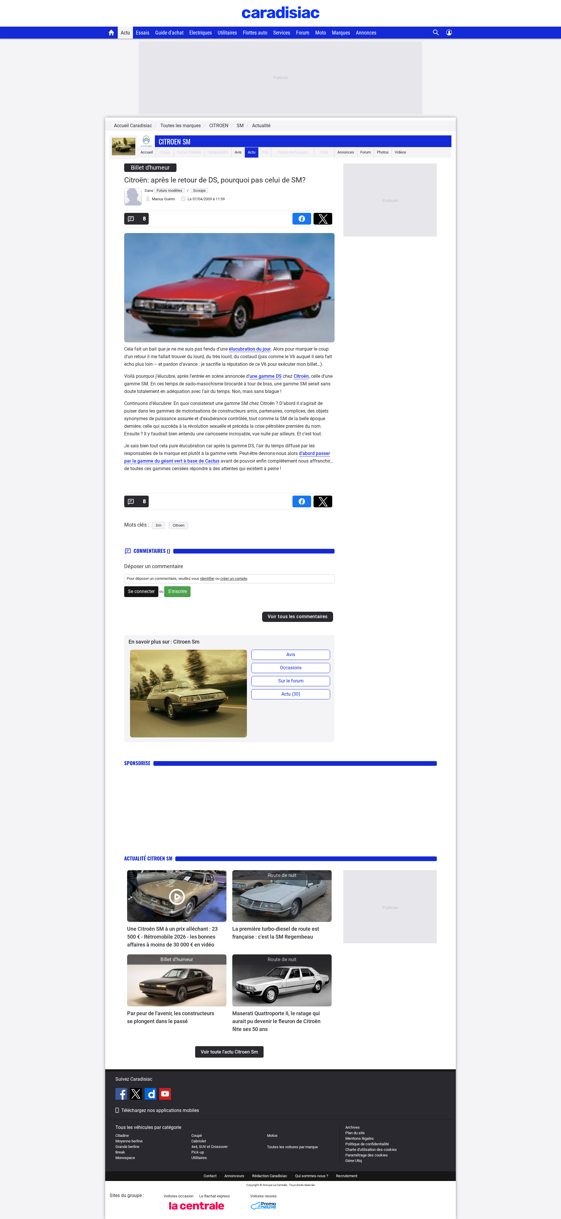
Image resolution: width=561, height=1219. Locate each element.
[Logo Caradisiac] (280, 23)
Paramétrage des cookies (366, 1155)
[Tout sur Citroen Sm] (123, 154)
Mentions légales (359, 1138)
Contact (210, 1176)
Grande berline (127, 1146)
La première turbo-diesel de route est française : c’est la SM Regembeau (275, 933)
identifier (207, 578)
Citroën (301, 376)
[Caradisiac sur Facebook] (122, 1094)
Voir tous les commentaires (298, 616)
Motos (272, 1135)
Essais (142, 33)
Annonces (366, 33)
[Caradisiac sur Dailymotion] (151, 1094)
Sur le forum (291, 681)
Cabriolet (198, 1141)
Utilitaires (227, 33)
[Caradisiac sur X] (136, 1094)
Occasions (291, 667)
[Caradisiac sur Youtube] (165, 1094)
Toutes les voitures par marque (292, 1147)
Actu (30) (290, 694)
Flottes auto (255, 33)
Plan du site (355, 1133)
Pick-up (197, 1152)
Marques (341, 33)
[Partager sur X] (324, 217)
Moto (320, 33)
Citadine (122, 1135)
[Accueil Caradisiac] (111, 32)
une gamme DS (266, 376)
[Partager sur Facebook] (303, 217)
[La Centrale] (197, 1211)
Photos (383, 152)
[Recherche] (436, 33)
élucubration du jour (250, 349)
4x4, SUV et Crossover (209, 1146)
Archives (352, 1127)
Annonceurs (234, 1176)
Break (120, 1152)
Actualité (261, 125)
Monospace (125, 1158)
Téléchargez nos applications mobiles (160, 1110)
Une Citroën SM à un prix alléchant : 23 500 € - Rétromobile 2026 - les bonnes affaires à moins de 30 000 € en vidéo (172, 937)
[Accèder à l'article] (176, 896)
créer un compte (233, 578)
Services (281, 33)
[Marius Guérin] (133, 204)
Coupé (196, 1135)
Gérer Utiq (353, 1160)
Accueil (147, 152)
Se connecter (141, 591)
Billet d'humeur (150, 167)
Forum (302, 33)
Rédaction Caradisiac (269, 1176)
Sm (158, 525)
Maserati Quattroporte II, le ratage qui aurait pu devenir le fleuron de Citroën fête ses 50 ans (276, 1021)
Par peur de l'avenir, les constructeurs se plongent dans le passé (170, 1017)
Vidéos (400, 152)
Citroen (178, 525)
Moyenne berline (129, 1141)
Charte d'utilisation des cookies (371, 1149)
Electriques (200, 33)
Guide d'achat (169, 33)
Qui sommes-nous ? (311, 1176)
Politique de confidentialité (367, 1144)
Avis (238, 152)
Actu (125, 33)
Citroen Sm (175, 141)
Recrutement (346, 1176)
